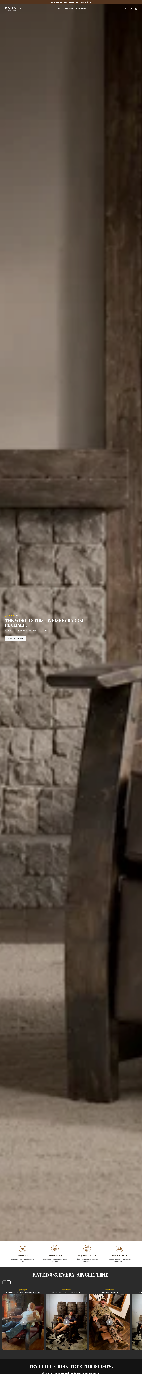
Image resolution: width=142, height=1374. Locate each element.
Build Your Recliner (15, 638)
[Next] (124, 1)
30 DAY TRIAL (81, 8)
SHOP (58, 8)
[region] (71, 1319)
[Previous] (17, 2)
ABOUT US (69, 8)
